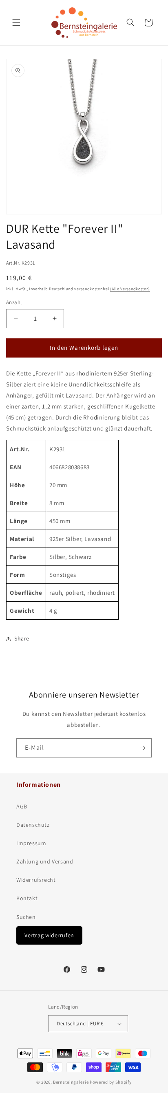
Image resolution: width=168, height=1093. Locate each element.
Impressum (31, 843)
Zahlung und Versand (44, 861)
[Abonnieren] (142, 747)
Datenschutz (33, 824)
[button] (16, 22)
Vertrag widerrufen (49, 935)
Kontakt (27, 898)
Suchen (26, 917)
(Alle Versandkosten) (130, 288)
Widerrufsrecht (35, 879)
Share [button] (21, 638)
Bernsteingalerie (70, 1082)
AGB (21, 806)
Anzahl (14, 302)
